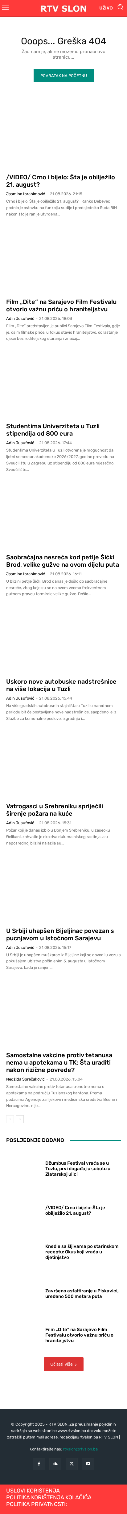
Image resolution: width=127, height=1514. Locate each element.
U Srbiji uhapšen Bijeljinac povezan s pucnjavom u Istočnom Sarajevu (60, 934)
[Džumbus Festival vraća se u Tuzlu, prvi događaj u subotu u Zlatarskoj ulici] (23, 1167)
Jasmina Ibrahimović (25, 194)
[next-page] (20, 1119)
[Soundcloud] (55, 1464)
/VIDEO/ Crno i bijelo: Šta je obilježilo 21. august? (75, 1210)
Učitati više (61, 1364)
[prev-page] (10, 1119)
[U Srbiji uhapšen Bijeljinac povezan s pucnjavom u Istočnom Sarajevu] (63, 888)
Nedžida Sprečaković (25, 1079)
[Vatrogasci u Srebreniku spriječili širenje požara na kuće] (63, 763)
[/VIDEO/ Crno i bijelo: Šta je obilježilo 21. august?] (63, 134)
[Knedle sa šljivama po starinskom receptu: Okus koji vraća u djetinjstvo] (23, 1250)
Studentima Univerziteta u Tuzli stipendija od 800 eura (53, 429)
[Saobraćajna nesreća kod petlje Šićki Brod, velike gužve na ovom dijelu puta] (63, 514)
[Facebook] (39, 1464)
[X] (72, 1464)
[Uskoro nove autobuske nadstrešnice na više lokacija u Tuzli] (63, 639)
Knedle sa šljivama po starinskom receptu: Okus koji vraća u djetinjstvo (82, 1252)
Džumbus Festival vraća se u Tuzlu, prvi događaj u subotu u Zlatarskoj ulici (77, 1168)
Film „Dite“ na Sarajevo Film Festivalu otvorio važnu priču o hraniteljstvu (61, 305)
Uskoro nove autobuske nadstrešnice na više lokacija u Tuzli (61, 685)
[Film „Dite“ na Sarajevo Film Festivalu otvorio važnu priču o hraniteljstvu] (63, 259)
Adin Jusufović (20, 318)
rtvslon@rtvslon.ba (80, 1449)
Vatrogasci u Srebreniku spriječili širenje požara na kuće (54, 809)
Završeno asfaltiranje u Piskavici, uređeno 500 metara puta (82, 1293)
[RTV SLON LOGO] (63, 8)
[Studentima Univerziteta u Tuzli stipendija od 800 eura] (63, 383)
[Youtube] (88, 1464)
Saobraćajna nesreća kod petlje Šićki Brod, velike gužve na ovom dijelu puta (62, 560)
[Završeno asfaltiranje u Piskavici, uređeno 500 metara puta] (23, 1292)
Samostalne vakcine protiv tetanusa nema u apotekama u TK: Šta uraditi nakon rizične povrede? (59, 1062)
